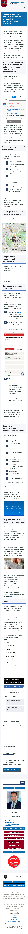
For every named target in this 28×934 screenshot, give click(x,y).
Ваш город (7, 649)
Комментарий (7, 729)
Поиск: (6, 99)
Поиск (22, 782)
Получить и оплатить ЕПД (14, 835)
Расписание (13, 28)
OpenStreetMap (17, 252)
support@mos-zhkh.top (14, 882)
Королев (14, 919)
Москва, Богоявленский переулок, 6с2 (12, 825)
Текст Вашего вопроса (10, 663)
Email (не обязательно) (9, 753)
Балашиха (14, 917)
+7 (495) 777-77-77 (10, 820)
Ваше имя (6, 642)
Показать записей (14, 97)
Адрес (4, 28)
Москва (14, 915)
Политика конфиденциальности (14, 885)
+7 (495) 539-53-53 (14, 113)
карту (10, 202)
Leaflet (10, 252)
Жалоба (23, 28)
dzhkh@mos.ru (10, 822)
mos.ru (20, 312)
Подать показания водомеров (14, 838)
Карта (8, 28)
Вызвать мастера (14, 845)
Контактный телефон (9, 656)
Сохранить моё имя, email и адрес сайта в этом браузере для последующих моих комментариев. (13, 762)
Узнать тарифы (14, 832)
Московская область (14, 921)
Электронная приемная (14, 848)
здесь (11, 596)
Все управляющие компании (14, 923)
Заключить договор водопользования (14, 841)
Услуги (18, 28)
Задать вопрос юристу (14, 686)
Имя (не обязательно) (9, 746)
